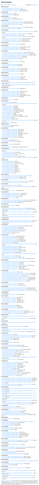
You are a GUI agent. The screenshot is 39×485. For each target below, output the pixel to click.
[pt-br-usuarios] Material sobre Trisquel (8, 197)
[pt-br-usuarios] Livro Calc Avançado (8, 252)
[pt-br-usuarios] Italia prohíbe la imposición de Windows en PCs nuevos (14, 280)
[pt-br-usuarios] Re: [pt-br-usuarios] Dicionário (9, 227)
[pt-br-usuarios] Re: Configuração (7, 144)
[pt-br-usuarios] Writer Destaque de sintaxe (9, 202)
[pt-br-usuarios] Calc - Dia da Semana (8, 305)
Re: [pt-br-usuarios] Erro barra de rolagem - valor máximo (11, 56)
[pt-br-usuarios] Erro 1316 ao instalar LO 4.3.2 (9, 271)
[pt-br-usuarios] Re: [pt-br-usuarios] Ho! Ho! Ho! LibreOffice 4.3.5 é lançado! (14, 33)
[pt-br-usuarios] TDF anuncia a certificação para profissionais (12, 201)
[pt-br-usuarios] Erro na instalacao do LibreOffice (10, 96)
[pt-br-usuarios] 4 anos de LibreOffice (8, 345)
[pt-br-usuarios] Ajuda (5, 140)
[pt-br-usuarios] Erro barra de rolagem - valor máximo (11, 61)
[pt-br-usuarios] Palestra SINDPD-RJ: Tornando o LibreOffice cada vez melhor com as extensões (18, 290)
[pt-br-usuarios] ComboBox (6, 464)
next (13, 4)
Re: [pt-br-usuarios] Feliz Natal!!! (7, 13)
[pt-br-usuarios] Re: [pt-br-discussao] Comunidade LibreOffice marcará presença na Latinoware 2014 (19, 316)
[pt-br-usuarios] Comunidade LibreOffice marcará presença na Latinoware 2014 (15, 318)
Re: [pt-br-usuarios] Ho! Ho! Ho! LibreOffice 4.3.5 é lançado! (12, 35)
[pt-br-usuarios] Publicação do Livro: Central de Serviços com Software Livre (15, 414)
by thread (32, 4)
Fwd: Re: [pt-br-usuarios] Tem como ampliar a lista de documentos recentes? (15, 181)
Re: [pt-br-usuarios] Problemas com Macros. (9, 307)
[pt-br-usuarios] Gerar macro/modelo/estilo (9, 141)
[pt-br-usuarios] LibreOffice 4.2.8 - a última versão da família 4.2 (12, 52)
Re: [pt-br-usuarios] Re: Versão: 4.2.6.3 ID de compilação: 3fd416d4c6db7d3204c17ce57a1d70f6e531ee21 (11, 247)
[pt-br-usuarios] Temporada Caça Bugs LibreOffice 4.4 (11, 49)
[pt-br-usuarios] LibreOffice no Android (8, 448)
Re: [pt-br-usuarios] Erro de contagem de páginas (10, 432)
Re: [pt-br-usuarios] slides (6, 102)
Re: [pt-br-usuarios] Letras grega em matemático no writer (11, 346)
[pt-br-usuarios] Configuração (7, 147)
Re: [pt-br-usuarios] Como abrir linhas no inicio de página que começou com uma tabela (16, 335)
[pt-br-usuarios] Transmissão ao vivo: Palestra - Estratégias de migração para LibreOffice (17, 221)
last (15, 4)
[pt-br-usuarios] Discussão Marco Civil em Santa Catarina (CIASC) (13, 467)
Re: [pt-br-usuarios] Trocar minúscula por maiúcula (10, 163)
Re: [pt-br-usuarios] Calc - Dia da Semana (9, 297)
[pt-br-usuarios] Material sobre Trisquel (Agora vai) (10, 195)
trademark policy (22, 484)
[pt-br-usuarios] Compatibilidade (7, 429)
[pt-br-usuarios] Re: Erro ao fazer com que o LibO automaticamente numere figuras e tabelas (17, 157)
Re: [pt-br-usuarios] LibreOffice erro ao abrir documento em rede (12, 310)
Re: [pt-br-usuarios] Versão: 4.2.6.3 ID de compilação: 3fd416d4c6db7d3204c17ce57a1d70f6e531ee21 (19, 329)
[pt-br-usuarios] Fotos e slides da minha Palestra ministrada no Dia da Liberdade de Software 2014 (18, 322)
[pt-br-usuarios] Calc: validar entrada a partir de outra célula (12, 57)
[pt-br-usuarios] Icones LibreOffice (7, 242)
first (10, 4)
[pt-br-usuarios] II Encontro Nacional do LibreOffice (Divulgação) (12, 463)
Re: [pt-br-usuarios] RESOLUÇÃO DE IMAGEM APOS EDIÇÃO (12, 453)
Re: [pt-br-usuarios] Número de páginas (8, 451)
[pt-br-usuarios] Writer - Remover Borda (8, 406)
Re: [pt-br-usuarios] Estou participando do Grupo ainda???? (12, 362)
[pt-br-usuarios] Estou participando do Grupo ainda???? (11, 373)
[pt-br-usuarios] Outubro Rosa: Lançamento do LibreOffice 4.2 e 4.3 (13, 258)
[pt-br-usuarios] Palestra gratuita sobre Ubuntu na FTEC (11, 444)
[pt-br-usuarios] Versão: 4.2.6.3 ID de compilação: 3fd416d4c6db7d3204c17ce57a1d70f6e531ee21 (18, 460)
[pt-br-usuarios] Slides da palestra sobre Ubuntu (10, 437)
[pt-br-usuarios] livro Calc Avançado (8, 255)
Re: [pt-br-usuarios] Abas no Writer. (8, 152)
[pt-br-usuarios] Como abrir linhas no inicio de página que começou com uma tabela (16, 403)
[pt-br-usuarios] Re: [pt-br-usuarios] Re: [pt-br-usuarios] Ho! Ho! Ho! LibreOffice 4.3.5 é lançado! (18, 31)
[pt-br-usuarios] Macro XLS (6, 368)
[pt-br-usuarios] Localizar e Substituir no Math (9, 306)
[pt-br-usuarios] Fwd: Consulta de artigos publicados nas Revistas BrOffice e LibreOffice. (17, 477)
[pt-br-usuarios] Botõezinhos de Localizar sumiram (10, 412)
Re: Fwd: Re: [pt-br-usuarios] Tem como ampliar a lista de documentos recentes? (15, 175)
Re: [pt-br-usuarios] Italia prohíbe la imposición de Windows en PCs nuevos (14, 265)
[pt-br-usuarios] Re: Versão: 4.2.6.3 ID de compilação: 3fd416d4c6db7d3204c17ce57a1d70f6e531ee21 (19, 253)
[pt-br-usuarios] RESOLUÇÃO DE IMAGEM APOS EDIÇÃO (12, 457)
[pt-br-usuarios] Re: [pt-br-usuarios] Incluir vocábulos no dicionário (13, 23)
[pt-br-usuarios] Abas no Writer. (7, 172)
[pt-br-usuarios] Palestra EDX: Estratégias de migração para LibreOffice (14, 287)
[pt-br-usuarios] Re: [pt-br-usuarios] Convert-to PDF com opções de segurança (15, 274)
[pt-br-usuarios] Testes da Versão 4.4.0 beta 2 (9, 65)
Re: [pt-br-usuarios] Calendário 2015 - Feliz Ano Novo (11, 8)
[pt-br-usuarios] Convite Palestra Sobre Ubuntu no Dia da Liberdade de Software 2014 (16, 336)
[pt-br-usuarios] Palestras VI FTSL (7, 418)
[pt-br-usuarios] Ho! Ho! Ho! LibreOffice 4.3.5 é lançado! (11, 41)
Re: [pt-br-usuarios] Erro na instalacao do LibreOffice (11, 44)
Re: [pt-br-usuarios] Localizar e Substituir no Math (10, 237)
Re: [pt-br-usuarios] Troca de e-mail (8, 353)
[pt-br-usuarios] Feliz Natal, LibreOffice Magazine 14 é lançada (12, 21)
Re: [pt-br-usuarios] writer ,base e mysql (8, 350)
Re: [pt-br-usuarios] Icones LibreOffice (8, 205)
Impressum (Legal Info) (9, 480)
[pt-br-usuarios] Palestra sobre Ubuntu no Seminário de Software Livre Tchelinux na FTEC (17, 440)
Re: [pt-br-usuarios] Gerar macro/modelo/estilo (9, 64)
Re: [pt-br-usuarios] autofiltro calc (7, 99)
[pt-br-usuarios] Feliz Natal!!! (6, 19)
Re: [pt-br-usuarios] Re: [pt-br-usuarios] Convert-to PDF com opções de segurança (15, 261)
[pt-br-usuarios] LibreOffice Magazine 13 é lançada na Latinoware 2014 (14, 289)
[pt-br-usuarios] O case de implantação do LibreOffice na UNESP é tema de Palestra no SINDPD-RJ (19, 84)
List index (36, 4)
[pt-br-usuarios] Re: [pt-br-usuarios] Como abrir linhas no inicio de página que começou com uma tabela (19, 397)
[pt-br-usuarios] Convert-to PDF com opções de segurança (12, 275)
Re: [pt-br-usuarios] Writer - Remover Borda (9, 385)
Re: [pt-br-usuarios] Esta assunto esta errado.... (10, 294)
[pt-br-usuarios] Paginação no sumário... (8, 190)
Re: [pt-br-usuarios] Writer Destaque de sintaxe (10, 153)
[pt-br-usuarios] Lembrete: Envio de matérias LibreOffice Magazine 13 (13, 331)
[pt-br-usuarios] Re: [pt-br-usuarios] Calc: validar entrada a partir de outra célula (15, 54)
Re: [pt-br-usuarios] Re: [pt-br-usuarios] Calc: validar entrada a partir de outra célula (16, 53)
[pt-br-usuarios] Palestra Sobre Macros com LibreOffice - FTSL (12, 413)
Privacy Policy (3, 480)
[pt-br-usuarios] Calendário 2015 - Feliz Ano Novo (10, 10)
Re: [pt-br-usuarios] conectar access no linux (9, 354)
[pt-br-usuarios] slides (5, 126)
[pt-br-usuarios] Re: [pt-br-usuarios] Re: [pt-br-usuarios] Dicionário (13, 225)
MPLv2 (14, 482)
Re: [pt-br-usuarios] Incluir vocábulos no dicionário (10, 24)
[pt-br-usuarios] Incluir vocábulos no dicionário (9, 28)
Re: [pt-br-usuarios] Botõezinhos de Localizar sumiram (11, 408)
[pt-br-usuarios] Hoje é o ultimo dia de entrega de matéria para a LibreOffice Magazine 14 (17, 82)
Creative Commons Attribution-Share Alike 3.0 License (13, 481)
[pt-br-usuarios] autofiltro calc (7, 114)
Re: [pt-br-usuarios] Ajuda (6, 118)
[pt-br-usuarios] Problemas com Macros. (8, 375)
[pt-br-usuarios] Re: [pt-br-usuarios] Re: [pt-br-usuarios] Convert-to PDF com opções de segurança (18, 243)
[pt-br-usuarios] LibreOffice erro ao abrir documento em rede (12, 313)
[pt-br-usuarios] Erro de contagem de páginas (9, 441)
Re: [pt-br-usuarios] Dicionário (7, 232)
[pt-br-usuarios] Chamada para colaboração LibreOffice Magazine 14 (13, 208)
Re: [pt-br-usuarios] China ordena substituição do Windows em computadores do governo (17, 209)
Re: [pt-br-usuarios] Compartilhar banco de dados (10, 58)
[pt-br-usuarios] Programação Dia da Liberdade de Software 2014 (13, 326)
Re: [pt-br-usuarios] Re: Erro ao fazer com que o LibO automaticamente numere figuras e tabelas (18, 103)
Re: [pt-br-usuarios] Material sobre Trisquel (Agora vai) (11, 193)
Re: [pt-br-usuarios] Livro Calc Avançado (9, 240)
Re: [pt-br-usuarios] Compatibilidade (8, 423)
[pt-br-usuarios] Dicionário (6, 233)
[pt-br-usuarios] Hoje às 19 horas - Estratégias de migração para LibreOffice (14, 200)
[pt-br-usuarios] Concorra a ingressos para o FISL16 (10, 74)
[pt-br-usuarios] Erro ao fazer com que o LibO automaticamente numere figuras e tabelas (17, 186)
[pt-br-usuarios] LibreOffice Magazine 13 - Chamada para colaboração (13, 447)
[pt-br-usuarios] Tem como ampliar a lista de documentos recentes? (13, 182)
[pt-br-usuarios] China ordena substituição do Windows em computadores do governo (16, 220)
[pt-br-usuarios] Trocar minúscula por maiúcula (10, 185)
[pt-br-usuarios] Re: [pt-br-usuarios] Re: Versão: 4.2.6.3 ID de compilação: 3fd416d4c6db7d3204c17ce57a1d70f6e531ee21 (14, 230)
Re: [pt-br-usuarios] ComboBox (7, 334)
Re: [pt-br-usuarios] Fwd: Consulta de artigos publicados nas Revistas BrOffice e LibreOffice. (17, 470)
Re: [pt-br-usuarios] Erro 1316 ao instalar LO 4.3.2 (10, 257)
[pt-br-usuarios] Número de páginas (8, 452)
